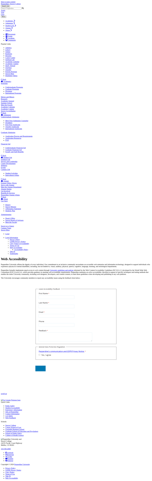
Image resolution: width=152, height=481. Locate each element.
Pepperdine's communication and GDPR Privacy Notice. (61, 351)
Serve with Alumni (7, 185)
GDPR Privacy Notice (18, 242)
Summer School (6, 103)
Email (41, 312)
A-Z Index (9, 416)
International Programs (13, 93)
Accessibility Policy (21, 250)
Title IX (12, 252)
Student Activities (11, 173)
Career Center (10, 58)
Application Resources (13, 138)
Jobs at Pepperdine (11, 412)
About (7, 30)
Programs (4, 83)
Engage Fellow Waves (9, 183)
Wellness (4, 165)
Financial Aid (5, 144)
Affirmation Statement (13, 209)
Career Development (8, 163)
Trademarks (14, 254)
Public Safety (10, 406)
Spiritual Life (10, 60)
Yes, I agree (46, 355)
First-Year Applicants (12, 125)
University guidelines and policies (62, 270)
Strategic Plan (10, 211)
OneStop (8, 68)
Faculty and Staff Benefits (14, 152)
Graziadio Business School (14, 429)
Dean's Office (10, 218)
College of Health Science (14, 435)
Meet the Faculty (7, 105)
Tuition (7, 52)
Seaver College (10, 425)
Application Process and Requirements (18, 136)
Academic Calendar (12, 62)
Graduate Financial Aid (13, 150)
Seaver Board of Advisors (14, 220)
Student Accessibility (12, 408)
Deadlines (8, 123)
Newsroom (11, 34)
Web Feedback (10, 418)
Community (12, 40)
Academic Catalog (11, 64)
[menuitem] (78, 21)
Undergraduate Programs (14, 87)
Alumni (8, 28)
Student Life (9, 26)
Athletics (8, 48)
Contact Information (12, 414)
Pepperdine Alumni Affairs (10, 195)
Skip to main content (8, 2)
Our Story (4, 201)
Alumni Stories (6, 189)
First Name (43, 293)
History (8, 205)
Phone (41, 321)
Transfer (8, 70)
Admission (9, 23)
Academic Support (7, 101)
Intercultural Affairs (12, 175)
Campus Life (5, 169)
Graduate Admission (8, 132)
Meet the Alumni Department (11, 187)
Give (2, 14)
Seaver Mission (10, 207)
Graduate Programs (12, 89)
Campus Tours (6, 228)
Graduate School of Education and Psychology (21, 431)
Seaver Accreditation (8, 111)
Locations (11, 38)
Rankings (8, 54)
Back (4, 79)
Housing (8, 56)
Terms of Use (14, 246)
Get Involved (5, 191)
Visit (2, 12)
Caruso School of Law (13, 427)
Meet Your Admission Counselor (16, 121)
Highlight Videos (11, 76)
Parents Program (11, 72)
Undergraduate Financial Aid (15, 148)
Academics (9, 21)
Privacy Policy (15, 240)
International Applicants (13, 129)
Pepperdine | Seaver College (11, 4)
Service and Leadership (9, 161)
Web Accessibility (16, 248)
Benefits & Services (8, 193)
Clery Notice (9, 472)
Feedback (43, 330)
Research (4, 99)
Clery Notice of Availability (19, 244)
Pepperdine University (22, 464)
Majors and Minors (7, 97)
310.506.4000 (6, 449)
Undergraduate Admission (10, 117)
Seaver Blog (9, 74)
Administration (6, 214)
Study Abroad (10, 66)
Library (8, 50)
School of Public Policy (13, 433)
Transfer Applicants (12, 127)
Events (10, 36)
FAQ (7, 140)
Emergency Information (13, 410)
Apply (3, 10)
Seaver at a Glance (7, 226)
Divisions (8, 91)
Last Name (43, 303)
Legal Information (11, 238)
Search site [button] (5, 6)
